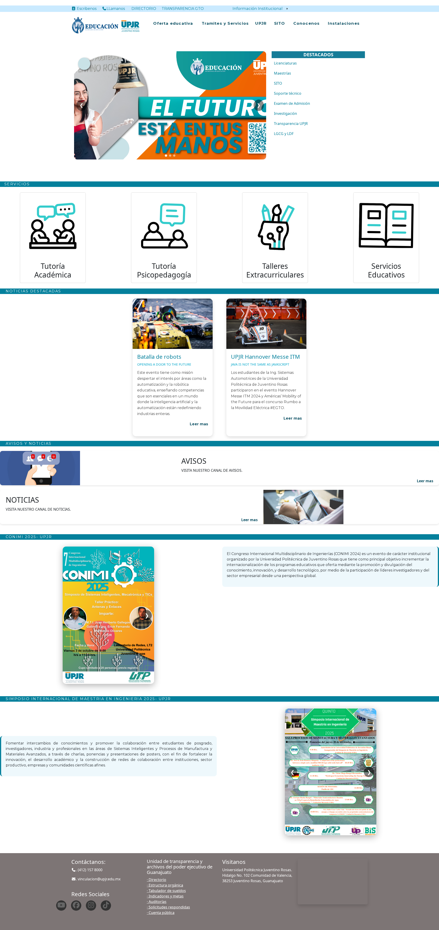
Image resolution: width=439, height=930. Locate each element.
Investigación (285, 113)
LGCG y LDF (284, 133)
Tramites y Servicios (225, 23)
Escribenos (88, 8)
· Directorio (156, 879)
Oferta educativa (173, 23)
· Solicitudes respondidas (168, 907)
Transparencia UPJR (291, 123)
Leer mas (199, 424)
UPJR (261, 23)
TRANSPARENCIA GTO (183, 8)
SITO (279, 23)
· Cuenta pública (160, 912)
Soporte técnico (287, 93)
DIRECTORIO (143, 8)
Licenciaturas (285, 63)
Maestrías (282, 73)
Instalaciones (344, 23)
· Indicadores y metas (165, 896)
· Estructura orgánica (165, 885)
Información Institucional (258, 8)
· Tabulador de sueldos (166, 890)
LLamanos (116, 8)
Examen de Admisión (292, 103)
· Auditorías (156, 901)
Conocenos (306, 23)
